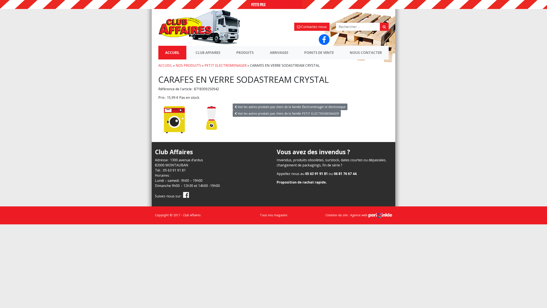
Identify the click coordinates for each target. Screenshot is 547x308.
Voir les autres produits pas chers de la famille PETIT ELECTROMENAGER (288, 113)
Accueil (172, 52)
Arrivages (279, 52)
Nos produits (188, 65)
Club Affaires (208, 52)
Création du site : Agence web (346, 215)
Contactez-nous (313, 26)
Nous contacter (366, 52)
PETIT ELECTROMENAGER (225, 65)
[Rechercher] (384, 27)
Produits (245, 52)
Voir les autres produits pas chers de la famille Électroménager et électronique (291, 107)
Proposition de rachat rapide (301, 182)
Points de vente (319, 52)
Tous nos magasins (273, 215)
